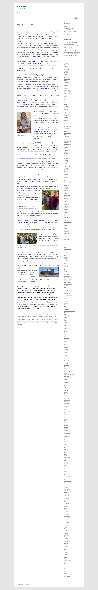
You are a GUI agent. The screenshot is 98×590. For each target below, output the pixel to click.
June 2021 (66, 96)
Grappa (65, 354)
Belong (46, 318)
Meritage (66, 390)
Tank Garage (29, 322)
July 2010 (66, 206)
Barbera (65, 268)
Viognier (66, 557)
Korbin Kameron (40, 319)
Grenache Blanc (67, 360)
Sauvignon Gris (67, 482)
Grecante (66, 355)
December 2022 (67, 79)
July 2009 (66, 225)
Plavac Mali (66, 452)
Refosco (65, 458)
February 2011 (67, 195)
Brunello (66, 285)
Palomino (66, 425)
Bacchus (66, 265)
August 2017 (66, 136)
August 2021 (66, 95)
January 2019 (66, 123)
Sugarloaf (21, 322)
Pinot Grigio (66, 444)
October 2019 (67, 112)
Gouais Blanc (66, 350)
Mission (65, 395)
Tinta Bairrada (67, 516)
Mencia (65, 389)
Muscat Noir (66, 414)
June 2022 (66, 85)
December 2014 (67, 157)
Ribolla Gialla (66, 460)
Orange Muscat (67, 423)
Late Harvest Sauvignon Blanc (70, 376)
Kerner (65, 368)
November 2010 (67, 199)
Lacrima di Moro (67, 371)
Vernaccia (66, 552)
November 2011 (67, 182)
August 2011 (66, 185)
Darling (22, 319)
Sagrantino (66, 473)
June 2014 (66, 160)
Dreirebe (66, 334)
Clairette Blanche (67, 315)
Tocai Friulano (67, 522)
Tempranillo (66, 509)
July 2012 (66, 172)
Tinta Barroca (67, 517)
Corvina (65, 322)
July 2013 (66, 168)
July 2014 (66, 158)
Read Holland (46, 321)
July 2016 (66, 145)
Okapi (34, 321)
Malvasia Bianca (67, 381)
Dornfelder (66, 331)
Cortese (65, 320)
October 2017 (67, 134)
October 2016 (67, 142)
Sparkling (66, 493)
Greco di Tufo (67, 357)
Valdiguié (66, 543)
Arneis (65, 260)
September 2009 (67, 222)
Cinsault (45, 314)
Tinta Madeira (67, 520)
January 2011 (66, 196)
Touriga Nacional (67, 530)
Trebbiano (66, 533)
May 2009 (66, 228)
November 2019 (67, 110)
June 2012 (66, 174)
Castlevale (50, 318)
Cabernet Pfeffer (67, 292)
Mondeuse (66, 398)
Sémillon (66, 490)
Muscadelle (66, 408)
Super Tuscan (67, 500)
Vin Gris (65, 554)
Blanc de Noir (67, 276)
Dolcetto (66, 330)
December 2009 (67, 217)
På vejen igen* (67, 34)
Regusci (51, 321)
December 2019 (67, 109)
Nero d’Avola (66, 422)
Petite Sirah (24, 316)
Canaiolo (66, 296)
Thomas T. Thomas (41, 322)
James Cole (34, 319)
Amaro (65, 253)
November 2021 (67, 91)
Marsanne (66, 384)
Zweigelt (66, 563)
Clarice (53, 318)
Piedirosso (66, 441)
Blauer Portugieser (68, 279)
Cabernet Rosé (67, 293)
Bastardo (66, 269)
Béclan (28, 314)
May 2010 (66, 209)
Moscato (66, 401)
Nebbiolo (66, 416)
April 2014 (66, 161)
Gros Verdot (66, 365)
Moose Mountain (29, 321)
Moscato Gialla (67, 403)
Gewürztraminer (67, 349)
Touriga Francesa (67, 528)
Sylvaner (66, 501)
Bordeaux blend (67, 282)
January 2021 (66, 99)
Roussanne (66, 470)
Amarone (66, 255)
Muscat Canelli (67, 412)
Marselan (66, 385)
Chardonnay (40, 314)
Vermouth (66, 549)
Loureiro (66, 377)
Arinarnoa (66, 257)
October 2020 (67, 102)
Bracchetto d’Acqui (68, 284)
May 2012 (66, 176)
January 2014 (66, 164)
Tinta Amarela (67, 514)
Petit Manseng (67, 433)
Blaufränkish (66, 280)
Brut (65, 287)
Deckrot (65, 327)
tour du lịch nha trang (68, 52)
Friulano (48, 314)
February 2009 (67, 233)
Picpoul (65, 438)
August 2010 (66, 204)
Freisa (65, 341)
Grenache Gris (67, 362)
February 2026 (67, 64)
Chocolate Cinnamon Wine (69, 311)
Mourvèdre (19, 316)
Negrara (66, 417)
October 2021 (67, 93)
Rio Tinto (66, 463)
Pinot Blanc (66, 443)
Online (65, 42)
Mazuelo (66, 387)
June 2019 (66, 117)
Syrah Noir (66, 506)
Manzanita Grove (50, 319)
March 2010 (66, 212)
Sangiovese (41, 316)
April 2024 (66, 68)
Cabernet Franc (67, 290)
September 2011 (67, 184)
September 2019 (67, 114)
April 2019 (66, 120)
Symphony (66, 503)
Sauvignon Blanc (47, 316)
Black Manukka (67, 273)
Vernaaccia (29, 318)
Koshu (56, 314)
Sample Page (24, 12)
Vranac (65, 559)
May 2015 (66, 153)
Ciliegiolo (66, 312)
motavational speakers (68, 48)
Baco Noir (66, 266)
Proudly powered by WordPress (23, 584)
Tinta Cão (66, 519)
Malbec (65, 379)
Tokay (65, 524)
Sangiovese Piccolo (68, 478)
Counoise (66, 323)
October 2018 (67, 125)
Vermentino (66, 547)
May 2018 (66, 130)
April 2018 (66, 131)
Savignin (66, 487)
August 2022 (66, 82)
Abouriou (66, 242)
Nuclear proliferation (73, 55)
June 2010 (66, 207)
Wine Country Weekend (25, 24)
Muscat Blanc (67, 411)
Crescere (19, 106)
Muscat (65, 409)
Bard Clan (42, 318)
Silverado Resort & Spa (22, 190)
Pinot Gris (29, 316)
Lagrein (65, 373)
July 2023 (66, 71)
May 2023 (66, 72)
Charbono (66, 303)
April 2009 (66, 230)
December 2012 (67, 171)
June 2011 (66, 188)
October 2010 (67, 201)
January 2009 (66, 234)
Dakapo (65, 325)
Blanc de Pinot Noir (68, 277)
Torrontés (19, 318)
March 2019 (66, 122)
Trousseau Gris (67, 538)
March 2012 (66, 177)
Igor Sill (65, 55)
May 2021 (66, 98)
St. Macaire (66, 498)
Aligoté (65, 250)
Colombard (66, 317)
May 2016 (66, 147)
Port (65, 454)
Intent (30, 319)
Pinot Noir (33, 316)
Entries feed (66, 573)
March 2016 (66, 149)
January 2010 (66, 215)
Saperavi (66, 479)
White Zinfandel (67, 560)
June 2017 (66, 137)
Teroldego (66, 511)
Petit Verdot (66, 435)
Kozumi (45, 319)
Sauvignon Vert (67, 485)
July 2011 (66, 187)
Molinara (66, 396)
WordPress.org (67, 576)
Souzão (65, 492)
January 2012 (66, 179)
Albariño (66, 246)
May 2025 (66, 66)
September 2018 (67, 126)
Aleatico (65, 247)
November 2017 (67, 133)
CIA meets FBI (67, 26)
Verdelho (66, 546)
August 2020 (66, 104)
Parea (42, 321)
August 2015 (66, 152)
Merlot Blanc (66, 393)
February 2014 (67, 163)
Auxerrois (66, 263)
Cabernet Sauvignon (34, 314)
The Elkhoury (34, 322)
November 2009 (67, 218)
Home (18, 12)
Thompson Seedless (68, 512)
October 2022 (67, 80)
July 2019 (66, 115)
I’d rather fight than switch (69, 28)
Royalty (65, 471)
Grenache (53, 314)
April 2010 (66, 211)
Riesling (37, 316)
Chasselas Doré (67, 307)
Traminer (66, 532)
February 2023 (67, 77)
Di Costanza (26, 319)
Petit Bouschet (67, 431)
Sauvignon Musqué (68, 484)
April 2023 (66, 74)
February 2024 (67, 69)
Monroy (23, 321)
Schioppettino (67, 489)
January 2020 (66, 107)
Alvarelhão (66, 252)
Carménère (66, 300)
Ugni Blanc (66, 539)
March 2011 (66, 193)
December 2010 (67, 198)
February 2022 (67, 90)
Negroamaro (66, 420)
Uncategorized (24, 318)
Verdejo (65, 544)
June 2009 (66, 226)
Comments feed (67, 574)
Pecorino (66, 427)
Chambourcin (67, 301)
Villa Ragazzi (47, 322)
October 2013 (67, 166)
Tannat (54, 316)
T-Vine (25, 322)
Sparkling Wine (67, 495)
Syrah (52, 316)
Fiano (65, 339)
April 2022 (66, 87)
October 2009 (67, 220)
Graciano (66, 352)
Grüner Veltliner (67, 366)
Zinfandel (34, 318)
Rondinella (66, 466)
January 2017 (66, 139)
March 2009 (66, 231)
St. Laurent (66, 497)
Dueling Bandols (67, 29)
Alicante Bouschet (67, 249)
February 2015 (67, 155)
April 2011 (66, 191)
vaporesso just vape (68, 45)
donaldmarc (19, 324)
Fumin (65, 344)
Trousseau (66, 536)
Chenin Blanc (66, 309)
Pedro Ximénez (67, 428)
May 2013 (66, 169)
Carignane (66, 298)
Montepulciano (67, 400)
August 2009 (66, 223)
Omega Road (38, 321)
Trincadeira (66, 535)
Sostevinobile (22, 6)
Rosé (65, 468)
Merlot (65, 392)
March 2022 (66, 88)
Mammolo (66, 382)
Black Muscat (67, 274)
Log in (65, 571)
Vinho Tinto (66, 555)
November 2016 (67, 141)
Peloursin (66, 430)
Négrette (66, 419)
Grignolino (66, 363)
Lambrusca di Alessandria (69, 374)
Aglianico (66, 244)
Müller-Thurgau (67, 406)
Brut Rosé (66, 288)
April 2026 (66, 63)
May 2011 (66, 190)
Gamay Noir (66, 347)
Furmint (66, 346)
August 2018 (66, 128)
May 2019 (66, 118)
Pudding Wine (67, 457)
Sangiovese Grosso (68, 476)
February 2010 (67, 214)
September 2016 (67, 144)
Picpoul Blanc (67, 439)
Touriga (65, 527)
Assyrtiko (66, 261)
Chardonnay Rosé (67, 306)
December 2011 (67, 180)
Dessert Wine (67, 328)
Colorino (66, 319)
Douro (65, 333)
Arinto (65, 258)
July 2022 (66, 83)
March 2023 (66, 75)
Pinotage (66, 450)
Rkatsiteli (66, 465)
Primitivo (66, 455)
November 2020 (67, 101)
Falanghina (66, 338)
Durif (65, 336)
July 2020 (66, 106)
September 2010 (67, 203)
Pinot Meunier (67, 447)
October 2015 (67, 150)
